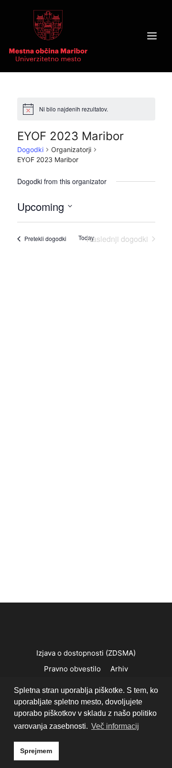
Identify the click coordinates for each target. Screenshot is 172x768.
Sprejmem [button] (36, 751)
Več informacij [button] (115, 726)
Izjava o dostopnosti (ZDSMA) (86, 653)
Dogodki (30, 149)
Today (86, 237)
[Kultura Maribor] (48, 35)
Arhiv (119, 668)
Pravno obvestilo (72, 668)
